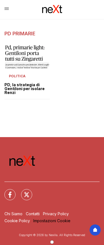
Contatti (33, 213)
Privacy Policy (56, 213)
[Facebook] (6, 191)
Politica (17, 76)
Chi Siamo (13, 213)
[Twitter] (23, 191)
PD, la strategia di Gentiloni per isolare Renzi (24, 89)
